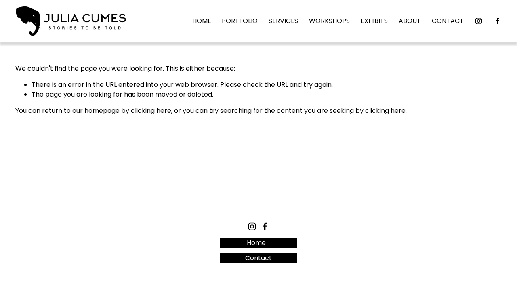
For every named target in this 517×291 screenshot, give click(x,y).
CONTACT (448, 20)
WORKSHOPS (329, 20)
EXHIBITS (374, 20)
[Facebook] (498, 21)
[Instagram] (479, 21)
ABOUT (410, 20)
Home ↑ (259, 242)
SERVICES (283, 20)
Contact (258, 258)
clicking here (151, 110)
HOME (201, 20)
